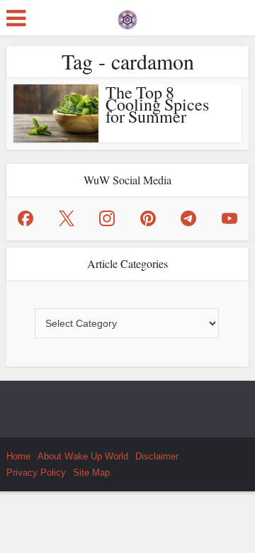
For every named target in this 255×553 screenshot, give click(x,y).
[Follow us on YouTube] (229, 218)
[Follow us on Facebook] (25, 218)
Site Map (91, 472)
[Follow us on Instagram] (107, 218)
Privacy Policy (36, 472)
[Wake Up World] (127, 16)
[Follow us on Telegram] (188, 218)
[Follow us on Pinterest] (148, 218)
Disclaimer (156, 456)
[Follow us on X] (66, 218)
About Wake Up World (83, 456)
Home (18, 456)
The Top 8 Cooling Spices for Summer (157, 104)
